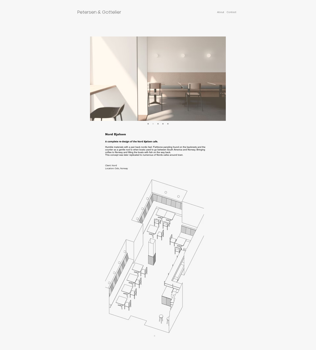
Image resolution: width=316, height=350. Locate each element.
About (220, 12)
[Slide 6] (168, 123)
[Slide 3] (153, 123)
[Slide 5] (158, 123)
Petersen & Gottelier (99, 12)
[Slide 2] (148, 123)
